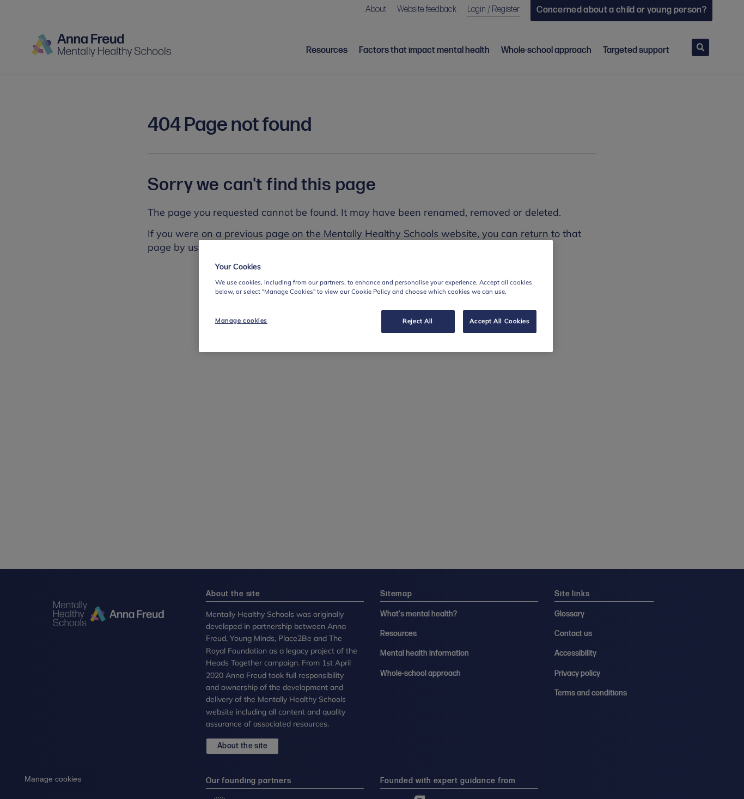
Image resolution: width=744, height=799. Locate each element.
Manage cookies (241, 320)
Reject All (418, 321)
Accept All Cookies (499, 321)
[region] (376, 296)
